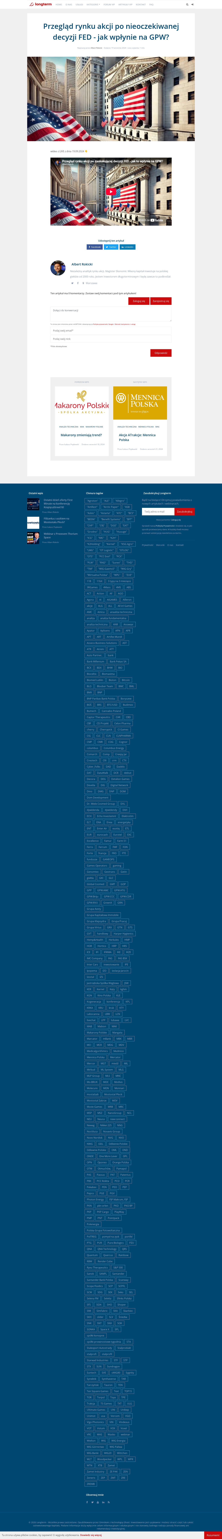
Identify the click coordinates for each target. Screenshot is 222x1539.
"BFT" (129, 519)
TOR (89, 1397)
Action (100, 593)
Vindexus (124, 1422)
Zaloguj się (139, 301)
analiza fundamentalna (113, 618)
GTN (119, 927)
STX (89, 1366)
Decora (91, 779)
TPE (123, 1397)
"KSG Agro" (127, 544)
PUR (99, 1242)
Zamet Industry (95, 1471)
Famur (108, 840)
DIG (103, 785)
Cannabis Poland (111, 711)
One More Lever (108, 1156)
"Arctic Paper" (111, 507)
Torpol (101, 1397)
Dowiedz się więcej (91, 1535)
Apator (91, 630)
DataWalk (102, 772)
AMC (89, 612)
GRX (109, 927)
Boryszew (126, 698)
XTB (100, 1465)
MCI (89, 1045)
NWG (90, 1144)
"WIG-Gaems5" (106, 568)
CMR (100, 742)
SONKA (91, 1329)
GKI (101, 878)
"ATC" (119, 513)
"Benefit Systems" (111, 519)
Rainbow (123, 1255)
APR (128, 630)
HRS (124, 946)
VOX (112, 1428)
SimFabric (102, 1310)
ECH (89, 816)
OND (125, 1150)
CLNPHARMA (123, 735)
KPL (128, 1001)
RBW (89, 1261)
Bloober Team (105, 686)
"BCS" (131, 513)
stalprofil (107, 1354)
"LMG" (90, 550)
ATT (111, 649)
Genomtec (93, 871)
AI (100, 599)
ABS (129, 587)
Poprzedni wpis (82, 382)
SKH (89, 1317)
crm (114, 760)
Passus (101, 1174)
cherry (90, 729)
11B (89, 581)
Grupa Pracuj (119, 921)
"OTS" (90, 556)
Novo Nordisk (94, 1137)
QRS (124, 1249)
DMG (101, 791)
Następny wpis (140, 382)
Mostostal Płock (113, 1094)
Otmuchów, (104, 1168)
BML (131, 686)
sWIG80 (116, 1372)
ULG (129, 1403)
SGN (98, 1304)
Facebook (96, 247)
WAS (99, 1434)
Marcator (92, 1038)
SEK (110, 1292)
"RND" (102, 562)
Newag (91, 1125)
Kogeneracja (94, 1001)
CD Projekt (103, 723)
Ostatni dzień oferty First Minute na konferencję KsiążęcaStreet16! (58, 503)
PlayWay (119, 1212)
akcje (90, 606)
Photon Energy (95, 1199)
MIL (126, 1063)
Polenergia (93, 1224)
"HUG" (106, 531)
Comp (106, 754)
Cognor (123, 742)
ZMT (113, 1477)
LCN (118, 1014)
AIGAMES (112, 599)
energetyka (124, 822)
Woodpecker (104, 1459)
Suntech (91, 1372)
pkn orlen (102, 1205)
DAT (89, 772)
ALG (100, 606)
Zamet (111, 1465)
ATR (89, 649)
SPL (117, 1329)
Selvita (107, 1298)
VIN (111, 1422)
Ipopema (92, 970)
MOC (106, 1082)
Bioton (112, 680)
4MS (118, 587)
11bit (99, 581)
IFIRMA (107, 952)
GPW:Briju (92, 896)
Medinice (118, 1051)
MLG (121, 1069)
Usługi (79, 4)
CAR (118, 717)
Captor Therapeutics (98, 717)
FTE (124, 853)
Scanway (123, 1280)
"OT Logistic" (106, 550)
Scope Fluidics (95, 1286)
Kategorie (92, 4)
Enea (109, 822)
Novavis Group (111, 1131)
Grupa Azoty (94, 909)
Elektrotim (128, 816)
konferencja (113, 1001)
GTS (130, 927)
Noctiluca (92, 1131)
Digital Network (119, 785)
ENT (89, 828)
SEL (131, 1292)
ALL (110, 606)
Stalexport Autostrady (99, 1348)
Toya (113, 1397)
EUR (89, 834)
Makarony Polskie (94, 426)
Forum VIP (109, 4)
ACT (89, 593)
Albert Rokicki (96, 48)
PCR (127, 1181)
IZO (104, 970)
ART (99, 636)
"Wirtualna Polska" (97, 575)
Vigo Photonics (95, 1422)
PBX (89, 1181)
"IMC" (101, 537)
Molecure (92, 1088)
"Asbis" (91, 513)
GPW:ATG (119, 890)
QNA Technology (107, 1249)
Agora (90, 599)
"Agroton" (92, 500)
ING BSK (122, 958)
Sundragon (113, 1366)
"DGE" (113, 525)
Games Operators (97, 865)
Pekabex (91, 1187)
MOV (114, 1100)
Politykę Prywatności (165, 525)
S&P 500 (118, 1267)
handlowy (102, 933)
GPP (89, 890)
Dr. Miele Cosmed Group (101, 803)
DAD (108, 766)
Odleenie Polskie (118, 1144)
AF (111, 593)
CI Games (123, 729)
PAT (112, 1174)
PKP (89, 1212)
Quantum (92, 1255)
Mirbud (91, 1069)
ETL (127, 828)
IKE (119, 952)
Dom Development (97, 797)
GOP (123, 884)
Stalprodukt (124, 1348)
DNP (111, 791)
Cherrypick (106, 729)
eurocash (102, 834)
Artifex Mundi (114, 636)
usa (103, 1416)
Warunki (160, 545)
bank (110, 655)
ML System (107, 1069)
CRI (104, 760)
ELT (89, 822)
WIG (103, 1440)
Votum (101, 1428)
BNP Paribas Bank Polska (101, 698)
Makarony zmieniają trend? (81, 435)
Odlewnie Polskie (96, 1150)
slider (100, 1317)
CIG (89, 735)
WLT (89, 1459)
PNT (100, 1218)
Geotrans (109, 871)
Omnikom (104, 1522)
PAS (89, 1174)
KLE (118, 995)
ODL (100, 1144)
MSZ (99, 1113)
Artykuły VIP (125, 4)
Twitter (112, 247)
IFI (97, 952)
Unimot (91, 1416)
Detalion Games (120, 779)
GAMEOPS (108, 859)
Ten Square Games (97, 1391)
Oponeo (102, 1162)
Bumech (91, 711)
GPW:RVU (92, 902)
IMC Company (95, 958)
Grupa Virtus (94, 927)
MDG (110, 1045)
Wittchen (122, 1453)
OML (114, 1150)
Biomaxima (108, 674)
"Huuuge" (121, 531)
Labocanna (93, 1014)
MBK (119, 1038)
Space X (104, 1329)
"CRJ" (102, 525)
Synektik (91, 1378)
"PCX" (119, 556)
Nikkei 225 (106, 1125)
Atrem (100, 649)
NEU (89, 1119)
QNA (89, 1249)
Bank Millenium (95, 661)
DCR (116, 772)
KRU (100, 1007)
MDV (121, 1045)
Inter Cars (92, 964)
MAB (89, 1026)
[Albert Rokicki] (58, 267)
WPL (119, 1459)
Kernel (100, 989)
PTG (89, 1242)
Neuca (101, 1119)
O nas (69, 4)
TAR (123, 1378)
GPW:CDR (125, 896)
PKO (116, 1205)
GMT (112, 884)
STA (129, 1341)
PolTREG (92, 1236)
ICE (88, 952)
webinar (125, 1434)
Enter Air (102, 828)
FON (125, 847)
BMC (121, 686)
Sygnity (130, 1372)
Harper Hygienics (123, 933)
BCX (89, 667)
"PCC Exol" (104, 556)
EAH (125, 810)
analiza (91, 618)
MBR (129, 1038)
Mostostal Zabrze (96, 1100)
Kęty (112, 989)
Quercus (108, 1255)
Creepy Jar (121, 754)
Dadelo (121, 766)
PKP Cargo (103, 1212)
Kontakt (141, 4)
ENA (98, 822)
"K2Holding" (93, 544)
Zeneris (91, 1477)
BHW (110, 667)
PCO (117, 1181)
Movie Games (94, 1106)
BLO (89, 686)
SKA (115, 1310)
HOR (89, 946)
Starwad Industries (97, 1360)
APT (89, 636)
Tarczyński (93, 1385)
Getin (124, 871)
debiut (127, 772)
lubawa (115, 1020)
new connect (117, 1119)
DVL (123, 803)
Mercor (91, 1063)
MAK (82, 426)
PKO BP (128, 1205)
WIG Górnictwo (95, 1447)
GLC (111, 878)
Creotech (92, 760)
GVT (89, 933)
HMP (127, 939)
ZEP (103, 1477)
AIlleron (127, 599)
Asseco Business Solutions (102, 643)
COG (110, 742)
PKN (89, 1205)
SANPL (103, 1273)
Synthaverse (109, 1378)
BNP (99, 692)
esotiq (116, 828)
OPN (89, 1162)
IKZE (128, 952)
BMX (89, 692)
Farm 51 (121, 840)
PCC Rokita (103, 1181)
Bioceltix (91, 674)
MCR (99, 1045)
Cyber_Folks (93, 766)
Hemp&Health (95, 939)
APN (117, 630)
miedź (115, 1063)
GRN (120, 902)
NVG (110, 1137)
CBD (128, 717)
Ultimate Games (96, 1409)
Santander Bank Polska (100, 1280)
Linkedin (129, 247)
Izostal (90, 977)
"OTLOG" (124, 550)
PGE (102, 1193)
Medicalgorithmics (97, 1051)
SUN (99, 1366)
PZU (131, 1242)
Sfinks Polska (124, 1298)
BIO (120, 667)
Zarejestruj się (161, 301)
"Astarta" (105, 513)
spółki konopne (95, 1335)
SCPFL (121, 1286)
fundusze (92, 859)
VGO (127, 1416)
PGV (112, 1193)
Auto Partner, (94, 655)
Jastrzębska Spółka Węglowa (103, 983)
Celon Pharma (122, 723)
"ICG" (90, 537)
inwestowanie (111, 964)
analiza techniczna (68, 426)
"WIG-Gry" (126, 568)
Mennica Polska (146, 426)
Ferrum (103, 847)
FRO (114, 853)
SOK (119, 1323)
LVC (127, 1020)
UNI (113, 1409)
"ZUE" (129, 575)
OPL (125, 1156)
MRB (110, 1106)
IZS (101, 977)
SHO (109, 1304)
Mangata (117, 1032)
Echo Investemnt (106, 816)
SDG (100, 1292)
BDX (99, 667)
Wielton (91, 1440)
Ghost (127, 1522)
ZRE (123, 1477)
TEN (120, 1385)
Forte (90, 853)
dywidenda (93, 810)
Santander (118, 1273)
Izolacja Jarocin (120, 970)
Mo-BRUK (92, 1082)
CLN (108, 735)
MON (106, 1088)
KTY (121, 1007)
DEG (103, 779)
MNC (157, 426)
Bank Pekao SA (118, 661)
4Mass (107, 587)
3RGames (92, 587)
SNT (99, 1323)
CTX (124, 760)
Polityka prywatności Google (103, 324)
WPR (130, 1459)
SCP (110, 1286)
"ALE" (106, 500)
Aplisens (105, 630)
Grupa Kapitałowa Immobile (103, 915)
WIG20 (107, 1453)
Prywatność (147, 545)
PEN (104, 1187)
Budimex (128, 704)
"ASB (127, 507)
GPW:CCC (109, 896)
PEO (114, 1187)
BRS (99, 704)
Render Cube (105, 1261)
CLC (98, 735)
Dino (89, 791)
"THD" (129, 562)
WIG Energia (118, 1440)
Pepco (90, 1193)
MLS (107, 1075)
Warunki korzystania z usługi (125, 324)
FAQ (151, 4)
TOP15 (128, 1391)
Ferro (90, 847)
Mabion (102, 1026)
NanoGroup (114, 1113)
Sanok (90, 1273)
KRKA (90, 1007)
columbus (92, 748)
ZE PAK (114, 1471)
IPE (126, 964)
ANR (115, 624)
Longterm (41, 1522)
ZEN (125, 1471)
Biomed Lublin (95, 680)
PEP (124, 1187)
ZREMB (91, 1484)
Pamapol (121, 1168)
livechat (91, 1020)
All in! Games (125, 606)
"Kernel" (110, 544)
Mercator (115, 1057)
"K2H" (113, 537)
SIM (89, 1310)
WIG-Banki (92, 1453)
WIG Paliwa (116, 1447)
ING (110, 958)
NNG (120, 1125)
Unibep (125, 1409)
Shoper (121, 1304)
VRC (89, 1434)
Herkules (114, 939)
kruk (111, 1007)
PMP (89, 1218)
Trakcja (91, 1403)
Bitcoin (126, 680)
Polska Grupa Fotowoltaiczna (103, 1230)
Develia (91, 785)
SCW (89, 1292)
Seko (120, 1292)
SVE (104, 1372)
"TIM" (90, 568)
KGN (89, 995)
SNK (89, 1323)
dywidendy (111, 810)
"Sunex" (116, 562)
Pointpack (113, 1218)
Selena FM (92, 1298)
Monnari (119, 1088)
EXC (129, 834)
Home (59, 4)
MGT (103, 1063)
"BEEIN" (91, 519)
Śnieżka (123, 1317)
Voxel (124, 1428)
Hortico (102, 946)
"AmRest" (92, 507)
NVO (121, 1137)
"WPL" (116, 575)
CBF (89, 723)
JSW (126, 983)
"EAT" (125, 525)
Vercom (115, 1416)
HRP (114, 946)
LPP (103, 1020)
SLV (111, 1317)
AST (124, 643)
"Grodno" (92, 531)
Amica (101, 612)
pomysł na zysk (110, 1236)
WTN (89, 1465)
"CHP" (90, 525)
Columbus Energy (114, 748)
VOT (89, 1428)
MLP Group (93, 1075)
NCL (129, 1113)
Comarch (92, 754)
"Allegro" (120, 500)
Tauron (108, 1385)
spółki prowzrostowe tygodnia (104, 1341)
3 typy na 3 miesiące (119, 581)
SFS (89, 1304)
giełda (90, 878)
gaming (117, 865)
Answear (128, 624)
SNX (109, 1323)
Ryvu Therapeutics (97, 1267)
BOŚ (89, 704)
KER (89, 989)
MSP (89, 1113)
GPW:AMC (103, 890)
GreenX (107, 902)
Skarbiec (128, 1310)
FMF (115, 847)
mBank (107, 1038)
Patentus (125, 1174)
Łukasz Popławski (71, 444)
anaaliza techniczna (121, 612)
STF (116, 1360)
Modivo (118, 1082)
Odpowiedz (161, 353)
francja (102, 853)
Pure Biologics (116, 1242)
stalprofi (91, 1354)
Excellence (93, 840)
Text (116, 1391)
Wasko (111, 1434)
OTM (89, 1168)
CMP (89, 742)
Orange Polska (120, 1162)
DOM (123, 791)
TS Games (106, 1403)
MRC (121, 1106)
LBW (107, 1014)
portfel (128, 1236)
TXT (119, 1403)
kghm (123, 989)
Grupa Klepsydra (96, 921)
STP (125, 1360)
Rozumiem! (213, 1535)
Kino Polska (104, 995)
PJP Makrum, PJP (118, 1199)
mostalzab (93, 1094)
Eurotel (117, 834)
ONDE (90, 1156)
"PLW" (90, 562)
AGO (120, 593)
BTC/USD (112, 704)
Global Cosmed (95, 884)
